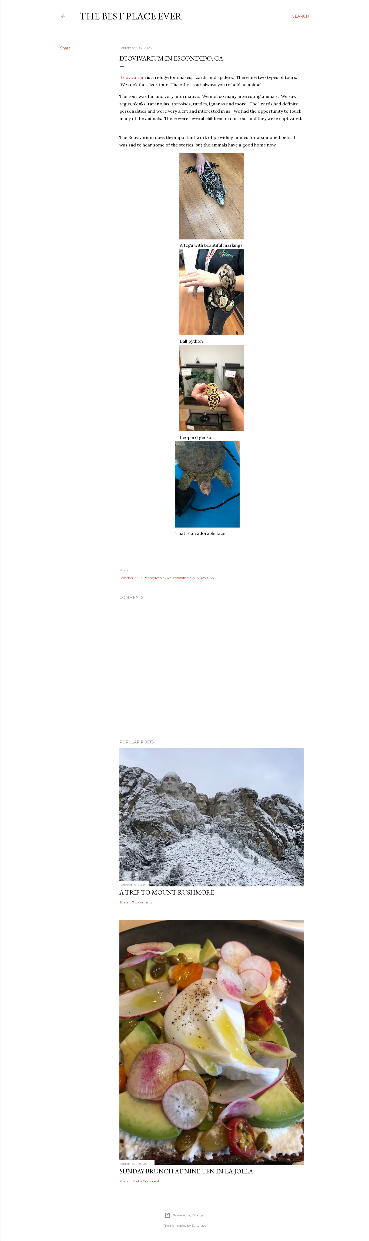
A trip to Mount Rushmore (166, 892)
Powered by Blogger (189, 1215)
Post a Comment (145, 1181)
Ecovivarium (133, 77)
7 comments (142, 902)
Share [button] (65, 48)
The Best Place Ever (130, 16)
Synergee (199, 1225)
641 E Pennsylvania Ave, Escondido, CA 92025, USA (174, 578)
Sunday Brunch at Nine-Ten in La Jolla (186, 1171)
